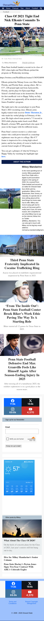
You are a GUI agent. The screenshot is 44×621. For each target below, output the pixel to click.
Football (35, 8)
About (28, 8)
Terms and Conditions (12, 602)
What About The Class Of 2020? (19, 540)
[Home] (11, 5)
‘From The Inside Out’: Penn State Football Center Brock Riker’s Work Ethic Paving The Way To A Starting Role (22, 313)
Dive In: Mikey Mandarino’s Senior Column (21, 558)
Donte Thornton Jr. (33, 112)
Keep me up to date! (13, 446)
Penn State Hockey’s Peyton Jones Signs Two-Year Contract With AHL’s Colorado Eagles (20, 566)
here (3, 156)
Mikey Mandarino (10, 63)
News (8, 8)
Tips (22, 8)
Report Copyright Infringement (31, 602)
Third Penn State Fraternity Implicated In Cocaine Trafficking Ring (22, 264)
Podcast (15, 8)
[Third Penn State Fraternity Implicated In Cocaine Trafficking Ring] (22, 256)
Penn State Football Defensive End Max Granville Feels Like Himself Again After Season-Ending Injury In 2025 (22, 369)
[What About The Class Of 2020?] (22, 538)
